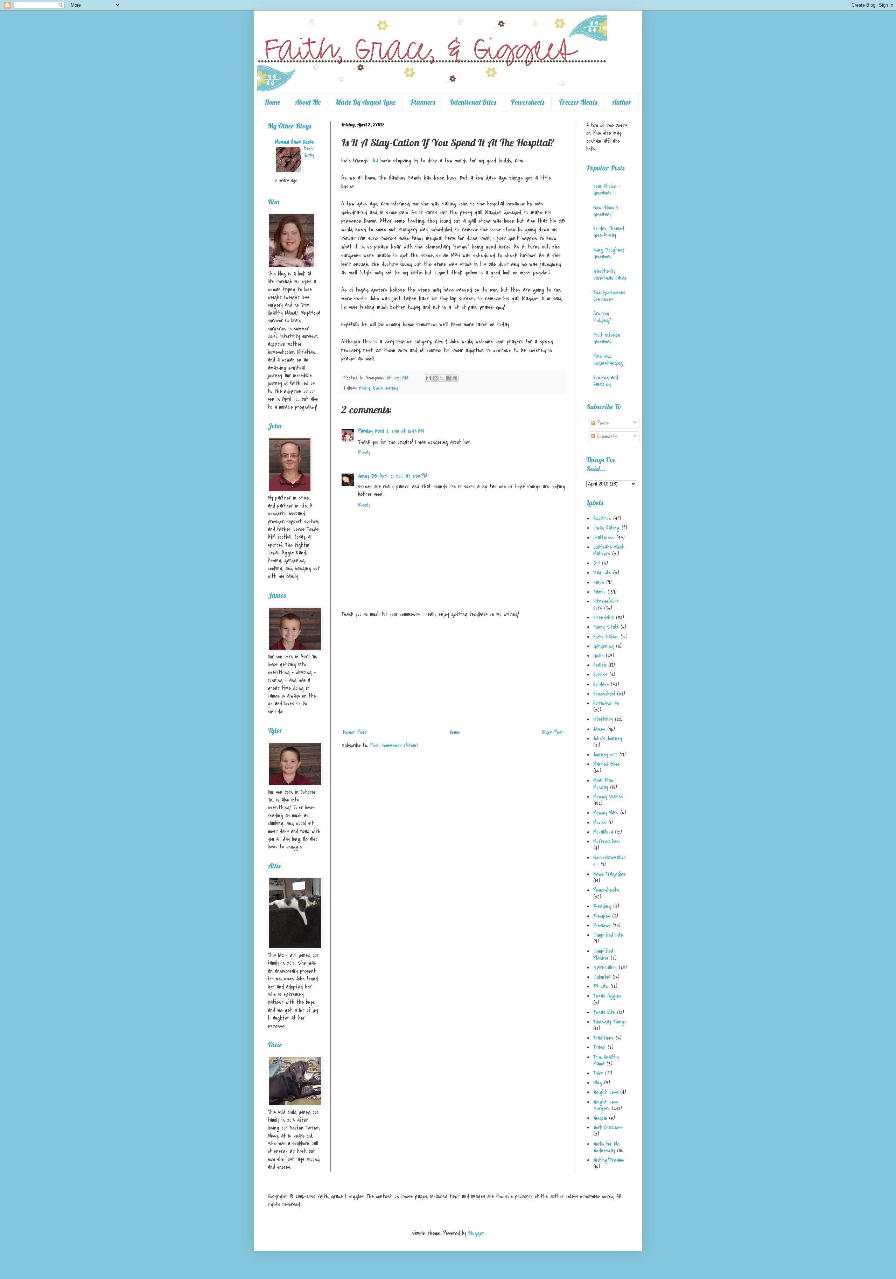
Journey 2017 (605, 755)
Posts (602, 423)
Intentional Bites (473, 102)
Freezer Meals (578, 102)
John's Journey (385, 388)
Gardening (603, 646)
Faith (598, 582)
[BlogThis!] (435, 378)
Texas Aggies (607, 996)
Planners (422, 102)
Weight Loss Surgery (605, 1105)
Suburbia (601, 977)
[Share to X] (441, 378)
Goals (598, 655)
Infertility (603, 719)
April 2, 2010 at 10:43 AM (399, 431)
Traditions (603, 1038)
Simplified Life (608, 935)
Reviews (601, 925)
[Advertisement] (453, 673)
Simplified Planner (603, 954)
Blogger (476, 1233)
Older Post (553, 732)
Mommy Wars (605, 813)
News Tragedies (609, 874)
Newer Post (355, 732)
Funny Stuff (605, 627)
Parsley (365, 431)
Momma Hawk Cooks (294, 142)
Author (621, 102)
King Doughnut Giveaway (609, 253)
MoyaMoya (603, 832)
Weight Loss (605, 1092)
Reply (364, 452)
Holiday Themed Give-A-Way (608, 232)
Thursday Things (609, 1022)
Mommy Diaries (608, 797)
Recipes (601, 916)
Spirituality (605, 967)
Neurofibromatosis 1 (609, 861)
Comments (606, 436)
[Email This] (428, 378)
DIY (596, 563)
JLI (375, 160)
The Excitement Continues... (609, 296)
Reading (602, 906)
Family (364, 388)
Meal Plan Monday (603, 784)
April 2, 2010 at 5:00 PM (403, 476)
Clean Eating (606, 528)
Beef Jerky (309, 152)
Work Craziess (608, 1127)
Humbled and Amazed (605, 381)
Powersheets (527, 102)
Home (272, 102)
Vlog (597, 1082)
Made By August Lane (365, 102)
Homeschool (604, 694)
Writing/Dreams (608, 1160)
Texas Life (604, 1012)
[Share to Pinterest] (454, 378)
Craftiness (603, 537)
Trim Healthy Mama (606, 1060)
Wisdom (600, 1118)
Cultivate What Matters (608, 550)
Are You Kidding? (602, 317)
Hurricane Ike (606, 703)
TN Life (600, 986)
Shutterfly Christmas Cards (609, 274)
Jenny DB (367, 476)
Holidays (601, 684)
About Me (308, 102)
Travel (599, 1047)
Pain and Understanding (608, 359)
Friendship (603, 617)
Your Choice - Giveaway (607, 189)
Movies (599, 822)
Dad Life (602, 572)
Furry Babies (605, 637)
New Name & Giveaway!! (605, 211)
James (599, 729)
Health (599, 665)
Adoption (602, 518)
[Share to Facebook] (448, 378)
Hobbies (600, 674)
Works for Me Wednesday (606, 1147)
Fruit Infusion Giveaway (606, 338)
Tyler (598, 1073)
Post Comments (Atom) (394, 745)
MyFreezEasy (607, 841)
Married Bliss (606, 764)
